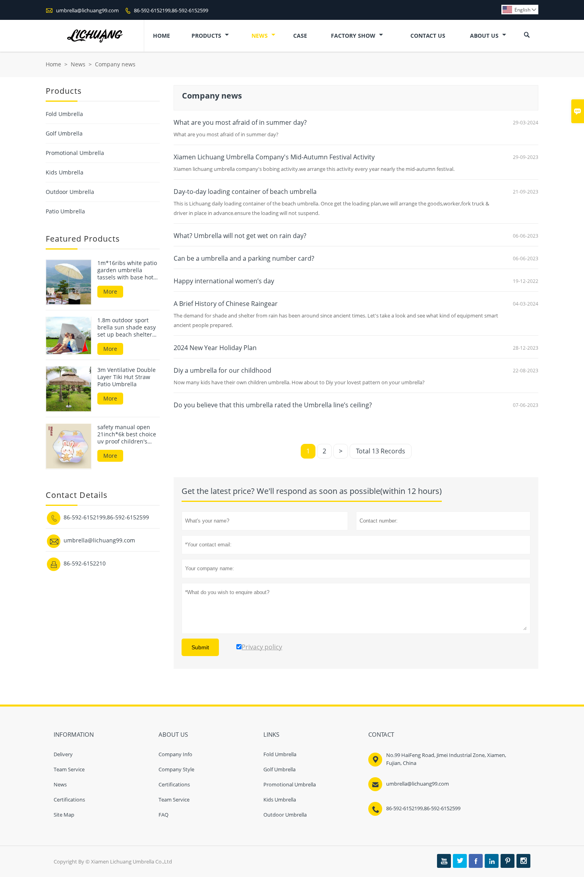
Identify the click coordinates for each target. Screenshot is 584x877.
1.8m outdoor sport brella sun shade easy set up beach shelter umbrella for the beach (128, 327)
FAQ (163, 814)
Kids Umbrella (64, 172)
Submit (200, 647)
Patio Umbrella (65, 211)
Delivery (63, 754)
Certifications (69, 799)
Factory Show (354, 35)
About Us (485, 35)
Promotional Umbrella (75, 153)
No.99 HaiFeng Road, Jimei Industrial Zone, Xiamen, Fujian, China (446, 759)
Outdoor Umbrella (70, 192)
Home (161, 35)
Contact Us (427, 35)
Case (300, 35)
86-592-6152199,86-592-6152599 (171, 10)
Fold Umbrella (64, 114)
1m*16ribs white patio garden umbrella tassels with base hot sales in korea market (127, 270)
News (260, 35)
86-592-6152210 (85, 563)
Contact (381, 734)
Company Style (176, 769)
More (110, 291)
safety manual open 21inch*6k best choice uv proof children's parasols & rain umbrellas (126, 434)
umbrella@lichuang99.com (87, 10)
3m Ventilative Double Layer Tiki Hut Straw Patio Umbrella (126, 376)
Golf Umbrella (64, 133)
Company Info (175, 754)
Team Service (69, 769)
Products (207, 35)
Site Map (64, 814)
